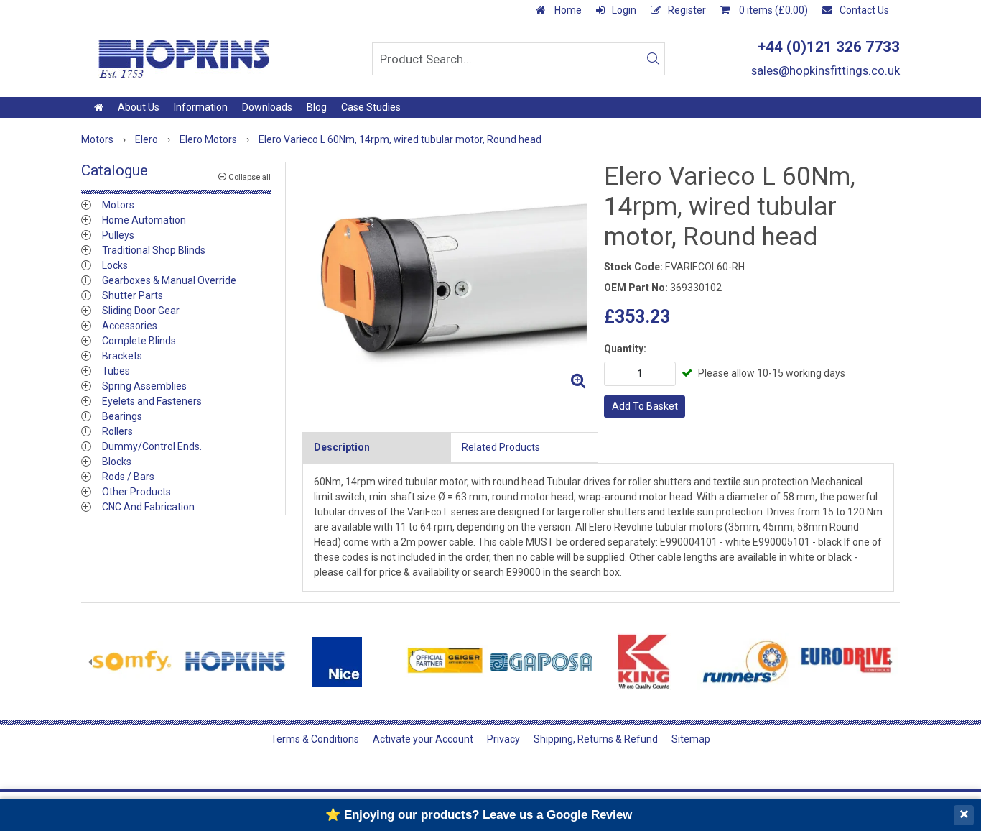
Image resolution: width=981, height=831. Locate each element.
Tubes (116, 371)
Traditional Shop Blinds (153, 250)
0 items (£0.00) (772, 10)
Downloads (267, 107)
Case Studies (371, 107)
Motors (118, 205)
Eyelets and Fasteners (152, 401)
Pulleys (118, 235)
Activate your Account (423, 739)
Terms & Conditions (315, 739)
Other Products (136, 491)
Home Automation (144, 220)
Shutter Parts (132, 295)
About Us (138, 107)
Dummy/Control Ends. (152, 446)
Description (342, 447)
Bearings (122, 416)
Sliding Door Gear (141, 310)
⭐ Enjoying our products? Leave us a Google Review (478, 815)
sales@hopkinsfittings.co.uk (825, 70)
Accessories (129, 325)
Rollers (117, 431)
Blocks (116, 461)
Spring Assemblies (144, 386)
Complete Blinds (139, 340)
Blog (317, 107)
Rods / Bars (128, 476)
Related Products (501, 447)
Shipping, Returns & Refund (596, 739)
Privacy (503, 739)
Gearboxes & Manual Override (169, 280)
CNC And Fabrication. (149, 507)
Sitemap (690, 739)
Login (624, 10)
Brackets (122, 356)
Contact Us (864, 10)
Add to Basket (645, 406)
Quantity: (625, 348)
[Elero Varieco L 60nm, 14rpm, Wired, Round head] (447, 278)
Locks (115, 265)
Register (687, 10)
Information (201, 107)
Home (567, 10)
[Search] (652, 58)
